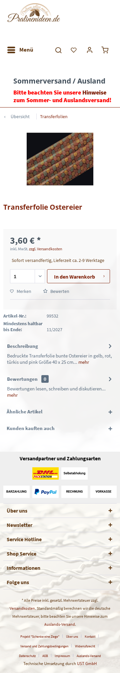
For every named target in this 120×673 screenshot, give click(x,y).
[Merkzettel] (74, 50)
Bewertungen (22, 379)
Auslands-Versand (59, 624)
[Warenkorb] (106, 50)
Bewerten (59, 291)
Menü (26, 49)
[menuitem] (20, 50)
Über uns (72, 636)
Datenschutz (27, 656)
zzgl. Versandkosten (45, 248)
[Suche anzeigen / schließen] (58, 50)
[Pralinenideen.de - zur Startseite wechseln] (33, 21)
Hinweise (94, 92)
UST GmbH (87, 663)
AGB (45, 656)
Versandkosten (22, 608)
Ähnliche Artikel (24, 411)
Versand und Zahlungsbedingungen (44, 646)
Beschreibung (22, 346)
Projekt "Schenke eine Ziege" (39, 636)
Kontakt (90, 636)
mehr (83, 362)
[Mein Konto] (90, 50)
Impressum (62, 656)
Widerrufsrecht (85, 646)
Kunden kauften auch (31, 428)
